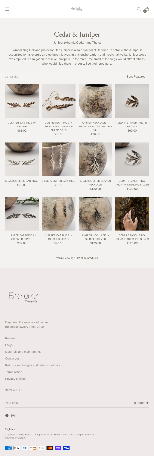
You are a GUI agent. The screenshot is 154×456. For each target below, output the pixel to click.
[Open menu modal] (7, 9)
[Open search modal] (139, 9)
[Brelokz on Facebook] (7, 416)
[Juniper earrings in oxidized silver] (22, 214)
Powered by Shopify (15, 438)
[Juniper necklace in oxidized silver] (95, 214)
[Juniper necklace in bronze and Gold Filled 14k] (95, 101)
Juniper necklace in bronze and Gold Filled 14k (95, 126)
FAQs (9, 345)
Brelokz (29, 434)
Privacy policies (15, 378)
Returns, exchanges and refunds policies (32, 365)
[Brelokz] (77, 9)
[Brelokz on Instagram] (13, 416)
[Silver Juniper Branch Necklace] (95, 159)
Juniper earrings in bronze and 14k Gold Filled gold (59, 126)
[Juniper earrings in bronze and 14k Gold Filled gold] (58, 101)
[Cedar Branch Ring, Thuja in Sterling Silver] (132, 159)
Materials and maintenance (23, 351)
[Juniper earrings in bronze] (22, 101)
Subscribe (141, 403)
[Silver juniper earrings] (22, 159)
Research (11, 338)
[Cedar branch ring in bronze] (132, 101)
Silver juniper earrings (21, 180)
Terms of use (13, 372)
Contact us (12, 358)
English (9, 429)
